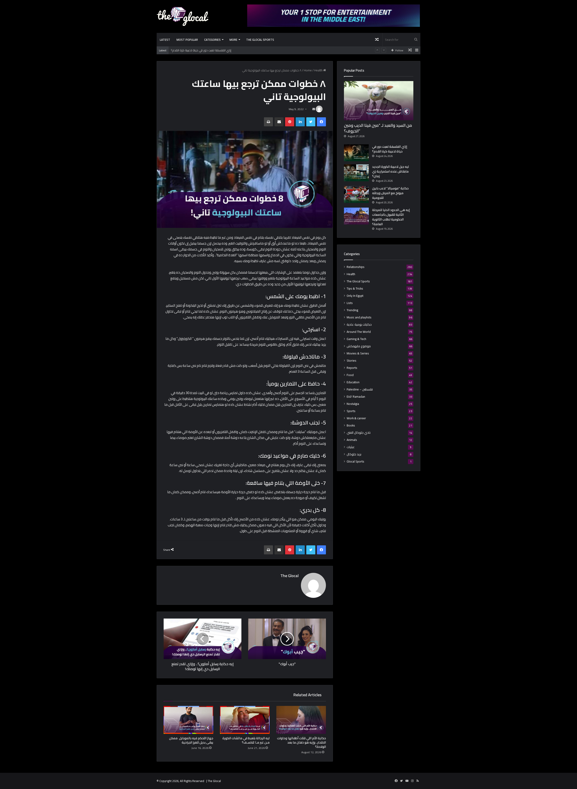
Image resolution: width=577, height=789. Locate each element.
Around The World (359, 331)
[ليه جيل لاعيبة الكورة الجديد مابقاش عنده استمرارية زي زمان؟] (356, 172)
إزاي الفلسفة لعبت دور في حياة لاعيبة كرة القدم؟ (201, 47)
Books (351, 425)
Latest (165, 39)
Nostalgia (353, 403)
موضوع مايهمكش (359, 346)
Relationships (355, 267)
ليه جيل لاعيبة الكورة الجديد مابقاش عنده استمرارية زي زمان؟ (390, 171)
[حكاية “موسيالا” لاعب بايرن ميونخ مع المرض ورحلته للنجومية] (356, 194)
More (233, 39)
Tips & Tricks (355, 288)
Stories (351, 360)
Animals (352, 440)
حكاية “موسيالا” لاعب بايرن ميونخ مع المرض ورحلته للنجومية (390, 193)
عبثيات (351, 447)
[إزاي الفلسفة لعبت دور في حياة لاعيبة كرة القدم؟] (356, 152)
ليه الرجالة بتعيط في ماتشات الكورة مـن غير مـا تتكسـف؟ (246, 740)
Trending (352, 310)
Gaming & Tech (356, 339)
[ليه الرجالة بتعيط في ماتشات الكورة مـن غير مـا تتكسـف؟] (245, 720)
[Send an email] (313, 109)
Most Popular (187, 39)
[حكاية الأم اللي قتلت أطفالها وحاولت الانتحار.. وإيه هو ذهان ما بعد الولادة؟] (301, 720)
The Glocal (289, 575)
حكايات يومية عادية (359, 324)
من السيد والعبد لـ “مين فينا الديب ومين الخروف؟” (378, 128)
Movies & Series (358, 353)
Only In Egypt (355, 295)
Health (318, 70)
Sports (351, 411)
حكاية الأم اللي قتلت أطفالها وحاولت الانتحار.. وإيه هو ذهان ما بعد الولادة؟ (301, 742)
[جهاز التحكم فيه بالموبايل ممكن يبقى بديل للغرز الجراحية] (188, 720)
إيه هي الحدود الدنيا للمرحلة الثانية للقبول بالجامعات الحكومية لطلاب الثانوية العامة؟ (391, 217)
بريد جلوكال (354, 454)
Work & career (356, 418)
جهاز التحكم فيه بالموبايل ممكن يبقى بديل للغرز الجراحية (191, 740)
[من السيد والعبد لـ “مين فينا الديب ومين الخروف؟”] (378, 100)
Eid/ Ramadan (356, 396)
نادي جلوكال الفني (359, 432)
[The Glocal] (182, 16)
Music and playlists (359, 317)
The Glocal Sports (260, 39)
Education (353, 382)
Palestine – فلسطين (360, 389)
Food (350, 375)
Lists (350, 303)
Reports (352, 367)
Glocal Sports (355, 461)
